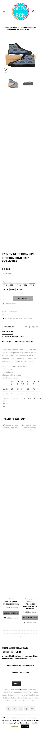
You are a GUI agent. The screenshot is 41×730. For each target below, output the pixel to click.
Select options (11, 613)
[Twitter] (25, 326)
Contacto (33, 701)
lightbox (6, 70)
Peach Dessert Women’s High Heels (11, 603)
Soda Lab (28, 692)
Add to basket (23, 299)
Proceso (20, 695)
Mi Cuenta (16, 689)
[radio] (5, 285)
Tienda (8, 689)
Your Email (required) (20, 672)
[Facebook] (29, 326)
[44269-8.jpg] (20, 55)
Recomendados (17, 692)
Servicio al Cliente (31, 695)
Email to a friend (10, 311)
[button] (9, 304)
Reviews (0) (6, 342)
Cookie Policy (22, 701)
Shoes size (7, 282)
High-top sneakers (20, 27)
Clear (4, 293)
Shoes (10, 27)
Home (6, 27)
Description (7, 331)
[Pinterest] (33, 326)
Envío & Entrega (24, 698)
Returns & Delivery (24, 342)
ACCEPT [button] (25, 726)
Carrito (24, 689)
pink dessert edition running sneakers (30, 606)
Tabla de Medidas (10, 698)
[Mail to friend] (37, 326)
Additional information (13, 336)
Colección (11, 695)
